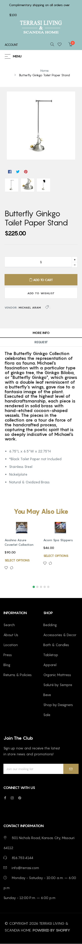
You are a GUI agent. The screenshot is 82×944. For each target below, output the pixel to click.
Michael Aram (30, 307)
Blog (6, 665)
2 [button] (37, 587)
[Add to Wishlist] (7, 568)
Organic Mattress (57, 675)
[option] (21, 551)
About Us (10, 635)
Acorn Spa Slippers (58, 540)
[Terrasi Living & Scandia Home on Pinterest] (19, 798)
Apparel (49, 665)
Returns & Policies (17, 675)
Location (10, 645)
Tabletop (50, 655)
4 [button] (45, 587)
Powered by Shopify (51, 930)
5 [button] (48, 587)
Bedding (50, 625)
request (41, 342)
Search (9, 625)
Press (7, 655)
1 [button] (34, 587)
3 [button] (41, 587)
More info (41, 333)
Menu (17, 56)
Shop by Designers (58, 705)
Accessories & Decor (59, 635)
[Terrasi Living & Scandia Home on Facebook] (5, 798)
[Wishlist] (61, 45)
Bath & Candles (56, 645)
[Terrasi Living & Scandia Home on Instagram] (12, 798)
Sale (46, 715)
